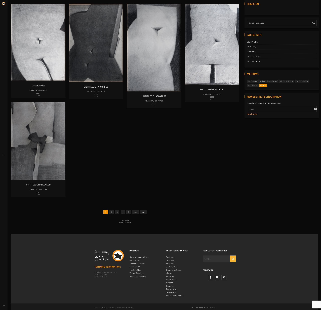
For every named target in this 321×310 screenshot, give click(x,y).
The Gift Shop (135, 270)
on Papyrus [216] (286, 81)
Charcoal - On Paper (38, 90)
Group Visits (135, 267)
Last (143, 212)
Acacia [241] (253, 81)
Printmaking (253, 56)
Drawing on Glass (173, 270)
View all (263, 85)
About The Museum (138, 276)
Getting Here (135, 260)
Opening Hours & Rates (139, 257)
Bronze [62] (253, 85)
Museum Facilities (137, 263)
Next (135, 212)
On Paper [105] (302, 81)
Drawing (251, 51)
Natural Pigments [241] (268, 81)
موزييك (169, 273)
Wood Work (171, 279)
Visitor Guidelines (137, 273)
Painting (251, 46)
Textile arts (253, 61)
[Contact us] (4, 305)
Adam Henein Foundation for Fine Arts (203, 307)
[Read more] (38, 95)
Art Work (170, 276)
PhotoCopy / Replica (174, 295)
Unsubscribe (252, 114)
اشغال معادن (172, 267)
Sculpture (252, 42)
